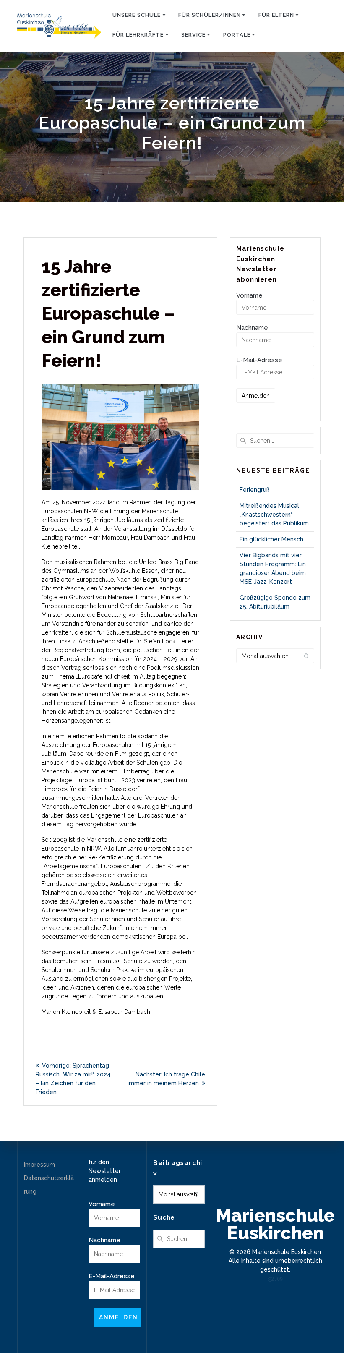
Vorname (249, 295)
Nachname (252, 328)
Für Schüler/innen (209, 15)
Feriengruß (255, 489)
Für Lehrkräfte (138, 34)
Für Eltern (276, 15)
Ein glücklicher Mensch (271, 539)
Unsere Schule (136, 15)
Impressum (39, 1164)
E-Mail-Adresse (259, 360)
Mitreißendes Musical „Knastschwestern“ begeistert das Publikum (274, 514)
